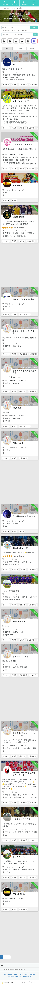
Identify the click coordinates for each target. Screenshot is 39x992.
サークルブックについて (21, 974)
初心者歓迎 (23, 84)
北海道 (14, 531)
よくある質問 (8, 974)
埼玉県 (14, 128)
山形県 (22, 640)
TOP (3, 8)
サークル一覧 (8, 8)
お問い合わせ (27, 976)
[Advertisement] (19, 265)
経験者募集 (34, 354)
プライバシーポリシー (14, 976)
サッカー (14, 8)
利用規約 (32, 974)
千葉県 (14, 241)
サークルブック (33, 982)
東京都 (14, 84)
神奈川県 (23, 391)
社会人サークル (25, 314)
